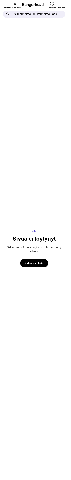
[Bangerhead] (34, 5)
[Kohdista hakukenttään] (7, 14)
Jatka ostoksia (34, 263)
